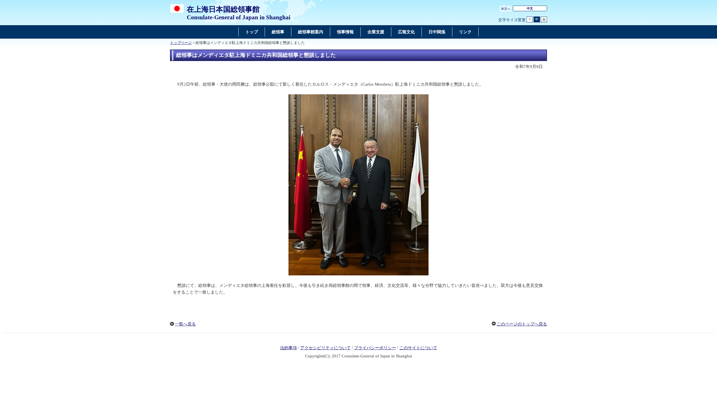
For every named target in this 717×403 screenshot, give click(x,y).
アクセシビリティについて (325, 348)
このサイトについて (418, 348)
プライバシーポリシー (375, 348)
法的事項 (288, 348)
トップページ (181, 43)
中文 (530, 8)
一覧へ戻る (185, 324)
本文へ (505, 8)
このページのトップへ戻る (522, 324)
